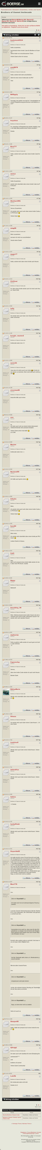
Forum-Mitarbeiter (31, 1132)
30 (8, 429)
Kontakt (39, 1132)
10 (8, 620)
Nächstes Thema (26, 1123)
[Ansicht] (39, 35)
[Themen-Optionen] (35, 35)
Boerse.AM (22, 19)
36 (8, 133)
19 (8, 79)
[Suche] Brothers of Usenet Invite (11, 1115)
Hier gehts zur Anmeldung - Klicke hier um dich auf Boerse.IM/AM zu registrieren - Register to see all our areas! (21, 26)
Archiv (37, 1133)
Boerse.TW (5, 21)
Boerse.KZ (30, 19)
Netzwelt (16, 9)
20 (8, 647)
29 (8, 701)
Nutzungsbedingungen (29, 1133)
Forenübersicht (6, 9)
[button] (39, 4)
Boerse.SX (20, 21)
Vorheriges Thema (16, 1123)
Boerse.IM (15, 19)
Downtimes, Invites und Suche (30, 9)
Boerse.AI (13, 21)
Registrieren (23, 1132)
